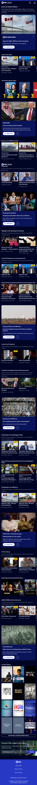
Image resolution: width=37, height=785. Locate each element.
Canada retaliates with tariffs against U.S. (9, 155)
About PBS (18, 765)
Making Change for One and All (12, 536)
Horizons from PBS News (10, 419)
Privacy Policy (18, 769)
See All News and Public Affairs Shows (18, 735)
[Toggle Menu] (33, 36)
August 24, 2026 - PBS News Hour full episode (26, 504)
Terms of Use (18, 772)
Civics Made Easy (7, 647)
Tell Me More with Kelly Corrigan (12, 534)
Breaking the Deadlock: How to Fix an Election (16, 215)
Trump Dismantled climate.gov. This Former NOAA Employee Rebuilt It (8, 297)
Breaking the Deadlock (9, 213)
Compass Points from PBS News (12, 326)
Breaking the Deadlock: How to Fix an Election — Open (26, 250)
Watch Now (10, 47)
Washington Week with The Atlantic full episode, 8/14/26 (27, 452)
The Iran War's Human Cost (8, 616)
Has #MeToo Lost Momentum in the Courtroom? (9, 569)
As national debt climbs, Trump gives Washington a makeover (8, 479)
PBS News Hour (4, 67)
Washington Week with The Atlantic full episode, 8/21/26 (9, 452)
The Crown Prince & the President (12, 125)
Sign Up (32, 752)
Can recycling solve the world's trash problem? (16, 421)
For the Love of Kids (6, 182)
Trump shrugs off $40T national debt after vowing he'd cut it (26, 479)
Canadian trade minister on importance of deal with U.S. (26, 155)
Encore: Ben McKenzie (7, 360)
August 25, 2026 (5, 274)
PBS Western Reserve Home (18, 778)
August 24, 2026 (23, 69)
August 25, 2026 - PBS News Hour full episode (16, 41)
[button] (30, 3)
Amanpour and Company (24, 67)
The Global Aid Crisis (24, 616)
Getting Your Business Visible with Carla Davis (27, 183)
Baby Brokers (22, 388)
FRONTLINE (6, 123)
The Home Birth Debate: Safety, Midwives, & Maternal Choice (27, 569)
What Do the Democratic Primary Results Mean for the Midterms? (26, 297)
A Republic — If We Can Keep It (9, 249)
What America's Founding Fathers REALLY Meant (17, 649)
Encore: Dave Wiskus (24, 360)
